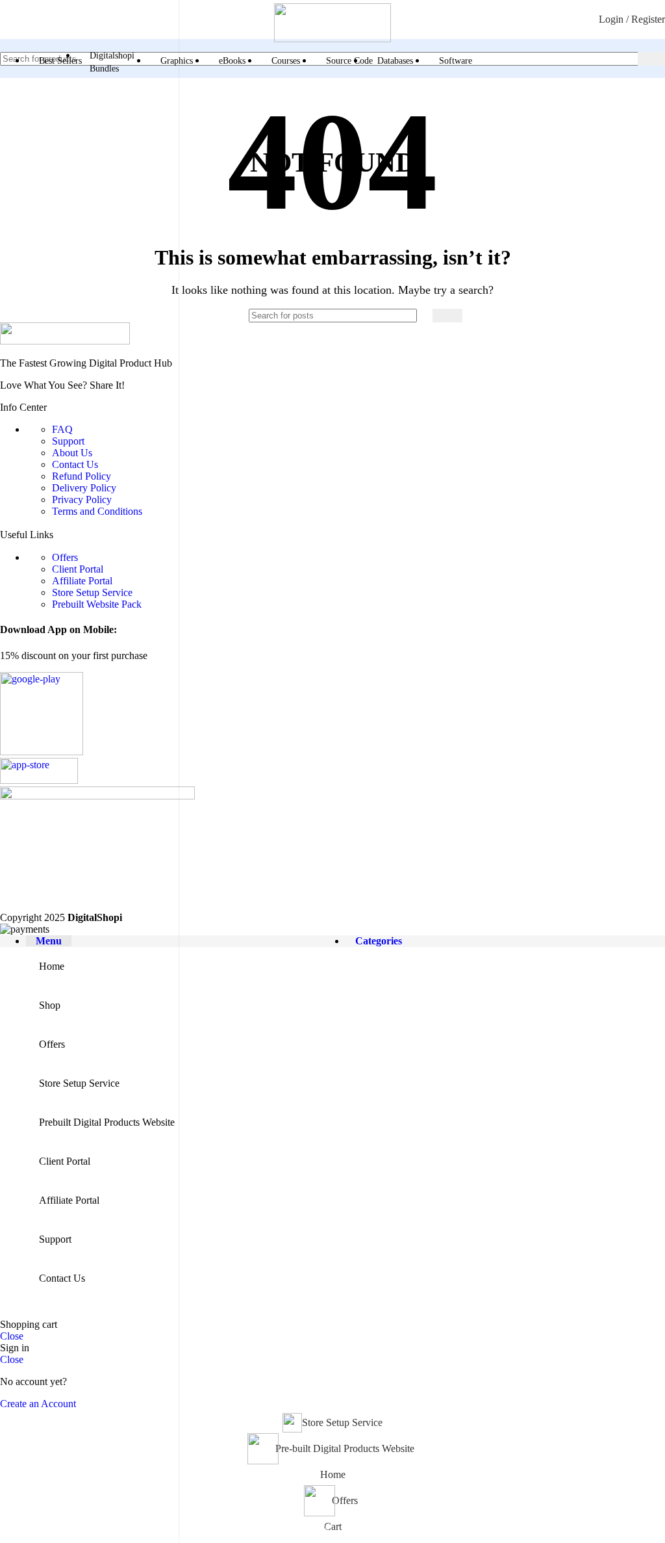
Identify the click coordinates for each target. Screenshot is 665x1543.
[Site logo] (332, 38)
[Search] (651, 59)
